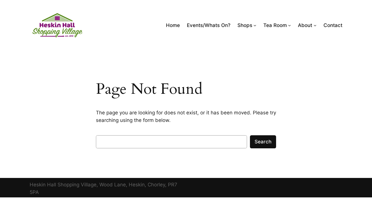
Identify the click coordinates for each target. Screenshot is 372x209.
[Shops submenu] (254, 25)
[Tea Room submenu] (289, 25)
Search (263, 142)
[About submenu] (315, 25)
